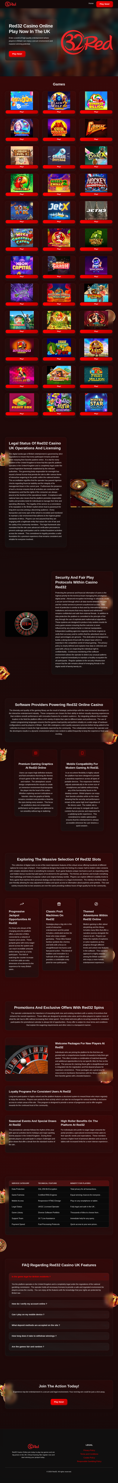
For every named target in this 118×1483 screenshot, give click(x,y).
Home (91, 3)
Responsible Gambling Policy (89, 1461)
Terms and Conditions (89, 1454)
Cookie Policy (89, 1458)
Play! (22, 112)
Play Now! (105, 4)
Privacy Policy (89, 1450)
